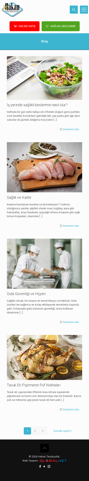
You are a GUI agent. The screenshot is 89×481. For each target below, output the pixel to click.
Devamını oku (71, 129)
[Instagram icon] (49, 466)
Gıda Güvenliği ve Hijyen (26, 294)
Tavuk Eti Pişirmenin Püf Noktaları (33, 385)
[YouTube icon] (44, 466)
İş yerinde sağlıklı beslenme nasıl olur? (37, 105)
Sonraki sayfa (61, 430)
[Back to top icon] (44, 448)
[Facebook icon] (40, 466)
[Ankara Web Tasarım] (53, 460)
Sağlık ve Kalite (19, 197)
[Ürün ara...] (74, 10)
